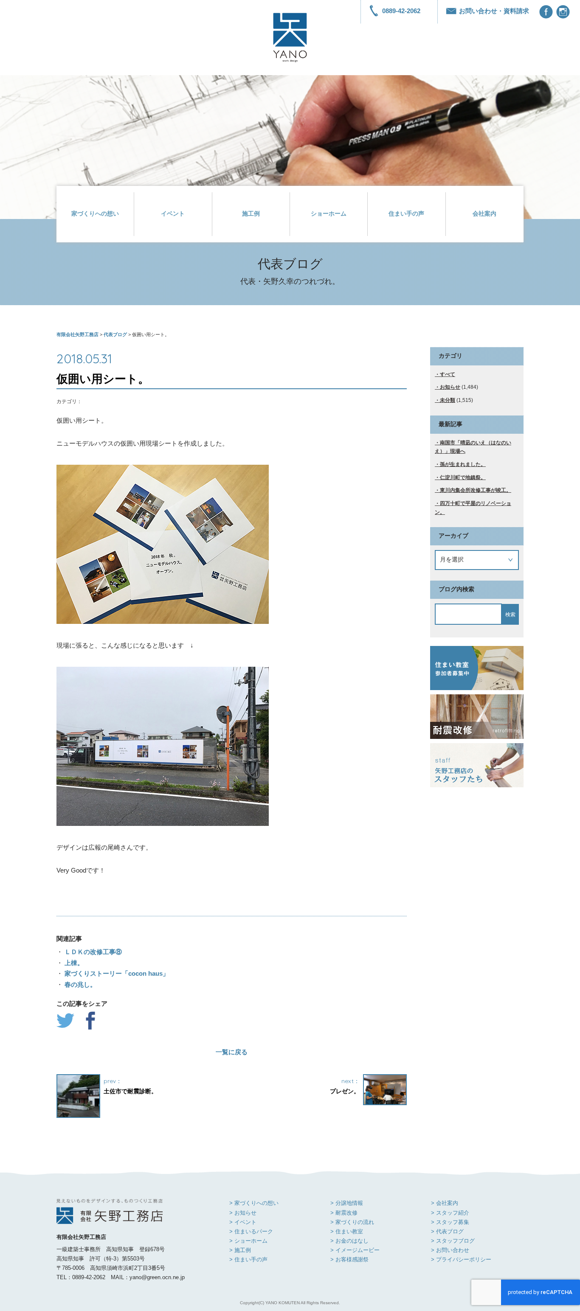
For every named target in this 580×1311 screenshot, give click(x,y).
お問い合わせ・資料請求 (494, 10)
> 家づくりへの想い (254, 1203)
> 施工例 (240, 1250)
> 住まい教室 (346, 1231)
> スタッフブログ (453, 1241)
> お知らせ (242, 1213)
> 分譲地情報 (346, 1203)
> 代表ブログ (447, 1231)
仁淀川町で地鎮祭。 (463, 477)
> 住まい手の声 (248, 1259)
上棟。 (73, 962)
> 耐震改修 (344, 1213)
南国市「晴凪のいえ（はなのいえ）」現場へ (473, 447)
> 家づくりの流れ (352, 1222)
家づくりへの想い (95, 214)
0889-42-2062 (401, 10)
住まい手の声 (406, 214)
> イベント (242, 1222)
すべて (447, 374)
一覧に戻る (232, 1052)
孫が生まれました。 (463, 464)
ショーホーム (328, 214)
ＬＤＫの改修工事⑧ (92, 951)
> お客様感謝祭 (349, 1259)
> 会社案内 (444, 1203)
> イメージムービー (355, 1250)
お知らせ (450, 387)
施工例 (251, 214)
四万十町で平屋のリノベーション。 (473, 507)
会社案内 (484, 214)
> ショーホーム (248, 1241)
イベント (173, 214)
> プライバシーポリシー (461, 1259)
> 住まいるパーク (251, 1231)
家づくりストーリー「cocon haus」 (116, 973)
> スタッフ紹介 (450, 1213)
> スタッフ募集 (450, 1222)
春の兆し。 (79, 984)
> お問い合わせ (450, 1250)
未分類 (447, 400)
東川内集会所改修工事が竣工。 (475, 490)
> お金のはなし (349, 1241)
